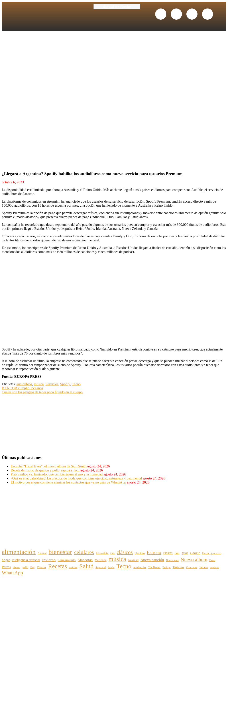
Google (195, 553)
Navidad (133, 560)
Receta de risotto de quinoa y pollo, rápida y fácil (45, 470)
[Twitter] (176, 14)
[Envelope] (207, 14)
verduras (214, 567)
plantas (16, 567)
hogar (6, 560)
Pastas (212, 560)
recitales (73, 567)
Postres (41, 567)
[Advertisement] (35, 422)
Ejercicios (140, 553)
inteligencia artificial (26, 560)
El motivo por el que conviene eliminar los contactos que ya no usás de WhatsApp (68, 482)
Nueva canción (152, 560)
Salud (86, 566)
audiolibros (24, 384)
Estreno (154, 552)
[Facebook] (160, 14)
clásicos (125, 552)
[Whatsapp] (191, 14)
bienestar (60, 551)
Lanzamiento (67, 560)
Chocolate (102, 553)
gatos (184, 553)
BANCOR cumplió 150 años (22, 388)
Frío (177, 553)
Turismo (178, 567)
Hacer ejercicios (211, 553)
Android (42, 553)
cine (112, 553)
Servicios (51, 384)
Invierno (49, 560)
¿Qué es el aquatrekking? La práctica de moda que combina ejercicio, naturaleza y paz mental (76, 478)
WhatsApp (12, 572)
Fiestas (168, 553)
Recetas (57, 566)
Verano (203, 567)
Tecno (76, 384)
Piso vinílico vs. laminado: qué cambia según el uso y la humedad (57, 474)
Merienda (100, 560)
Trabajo (167, 567)
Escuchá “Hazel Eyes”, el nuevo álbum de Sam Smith (48, 466)
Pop (32, 567)
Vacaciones (191, 567)
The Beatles (154, 567)
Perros (6, 567)
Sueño (111, 567)
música (39, 384)
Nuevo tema (172, 560)
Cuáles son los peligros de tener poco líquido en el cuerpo (42, 392)
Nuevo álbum (194, 559)
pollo (25, 567)
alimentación (19, 551)
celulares (84, 552)
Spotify (65, 384)
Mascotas (85, 560)
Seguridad (101, 567)
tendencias (139, 567)
